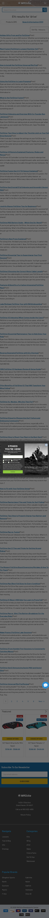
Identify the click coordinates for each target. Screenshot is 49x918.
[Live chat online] (45, 685)
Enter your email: (7, 454)
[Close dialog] (46, 445)
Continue (13, 471)
